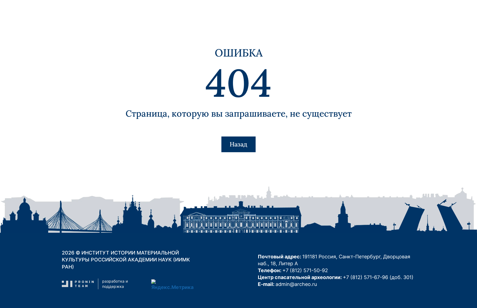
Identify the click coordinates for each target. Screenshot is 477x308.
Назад (238, 144)
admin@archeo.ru (296, 284)
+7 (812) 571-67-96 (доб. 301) (378, 277)
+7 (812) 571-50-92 (305, 270)
